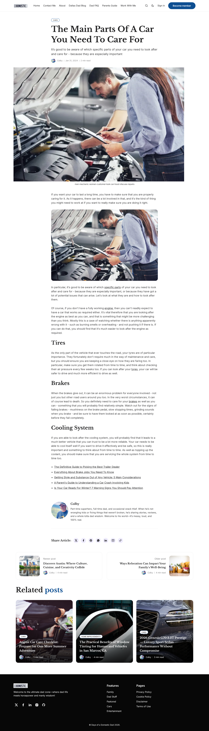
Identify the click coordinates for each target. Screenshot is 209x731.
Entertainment (114, 711)
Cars (109, 706)
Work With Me (128, 5)
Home (36, 5)
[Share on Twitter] (76, 540)
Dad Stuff (112, 696)
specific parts (112, 287)
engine (108, 308)
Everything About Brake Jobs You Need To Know (84, 472)
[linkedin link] (30, 705)
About (62, 5)
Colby (60, 60)
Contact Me (49, 5)
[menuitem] (36, 6)
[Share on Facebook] (83, 540)
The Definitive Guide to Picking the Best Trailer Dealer (87, 466)
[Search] (146, 5)
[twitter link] (16, 705)
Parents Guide (109, 5)
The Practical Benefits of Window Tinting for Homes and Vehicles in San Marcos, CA (104, 646)
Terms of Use (143, 706)
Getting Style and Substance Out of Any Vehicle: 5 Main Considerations (97, 477)
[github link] (43, 705)
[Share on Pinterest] (90, 540)
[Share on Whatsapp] (98, 540)
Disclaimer (142, 701)
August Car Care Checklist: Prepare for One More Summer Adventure (42, 646)
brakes (133, 401)
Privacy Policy (144, 692)
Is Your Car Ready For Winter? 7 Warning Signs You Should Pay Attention (98, 487)
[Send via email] (113, 540)
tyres (134, 369)
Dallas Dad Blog (77, 5)
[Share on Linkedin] (105, 540)
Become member (182, 5)
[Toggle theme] (152, 5)
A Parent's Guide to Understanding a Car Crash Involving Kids (91, 482)
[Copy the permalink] (120, 540)
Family (110, 692)
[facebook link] (23, 705)
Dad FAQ (94, 5)
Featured (111, 701)
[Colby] (53, 61)
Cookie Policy (143, 696)
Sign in (161, 5)
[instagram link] (37, 705)
